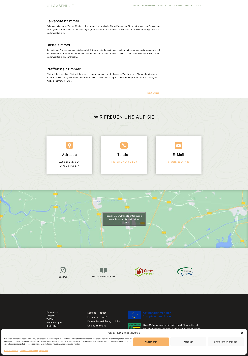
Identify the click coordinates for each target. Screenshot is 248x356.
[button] (242, 332)
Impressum (43, 351)
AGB (104, 317)
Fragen (102, 313)
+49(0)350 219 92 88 (124, 162)
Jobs (117, 321)
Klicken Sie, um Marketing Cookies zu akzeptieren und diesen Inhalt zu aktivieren (124, 219)
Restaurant (148, 5)
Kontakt (91, 313)
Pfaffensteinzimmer (63, 69)
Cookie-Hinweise (11, 351)
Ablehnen (188, 341)
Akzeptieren (151, 341)
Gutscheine (175, 5)
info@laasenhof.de (178, 162)
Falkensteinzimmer (62, 21)
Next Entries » (154, 93)
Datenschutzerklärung (29, 351)
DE (197, 5)
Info (187, 5)
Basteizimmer (58, 45)
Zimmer (135, 5)
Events (162, 5)
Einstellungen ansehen (225, 341)
